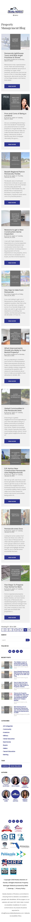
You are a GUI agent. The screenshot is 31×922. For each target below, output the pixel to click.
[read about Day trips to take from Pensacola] (15, 279)
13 (29, 630)
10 (18, 630)
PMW (26, 886)
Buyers (5, 745)
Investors (6, 732)
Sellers (5, 748)
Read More (12, 86)
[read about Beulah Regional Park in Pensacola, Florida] (15, 160)
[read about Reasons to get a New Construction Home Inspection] (15, 218)
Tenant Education (9, 751)
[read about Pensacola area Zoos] (15, 517)
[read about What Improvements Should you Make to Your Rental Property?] (15, 337)
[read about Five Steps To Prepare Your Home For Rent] (15, 573)
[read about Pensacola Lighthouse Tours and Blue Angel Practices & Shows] (15, 42)
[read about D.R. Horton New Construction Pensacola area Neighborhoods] (15, 457)
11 (21, 630)
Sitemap (11, 888)
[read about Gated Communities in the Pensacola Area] (15, 397)
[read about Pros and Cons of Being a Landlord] (15, 102)
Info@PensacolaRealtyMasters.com (12, 913)
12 (25, 630)
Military (5, 735)
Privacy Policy (20, 888)
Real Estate (7, 742)
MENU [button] (16, 15)
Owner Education (9, 739)
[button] (9, 651)
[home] (15, 10)
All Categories (8, 726)
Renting (5, 755)
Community (7, 729)
